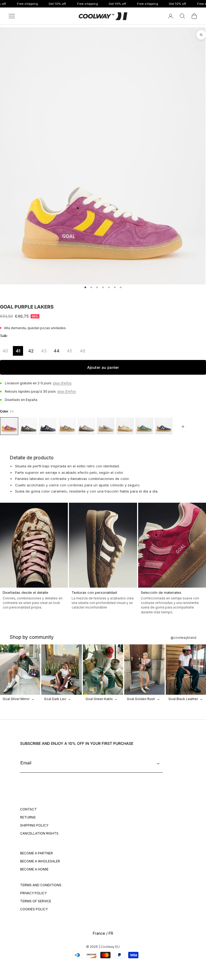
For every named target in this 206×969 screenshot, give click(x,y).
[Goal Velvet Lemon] (125, 426)
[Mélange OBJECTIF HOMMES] (28, 426)
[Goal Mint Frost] (106, 426)
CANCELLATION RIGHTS (39, 833)
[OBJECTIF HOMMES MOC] (67, 426)
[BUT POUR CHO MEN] (48, 426)
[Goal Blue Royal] (163, 426)
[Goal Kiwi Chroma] (144, 426)
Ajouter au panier (103, 367)
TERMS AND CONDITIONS (40, 885)
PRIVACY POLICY (33, 893)
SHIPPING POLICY (34, 825)
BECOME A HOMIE (34, 869)
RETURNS (28, 817)
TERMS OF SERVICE (35, 901)
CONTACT (28, 809)
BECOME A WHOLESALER (40, 861)
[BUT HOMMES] (86, 426)
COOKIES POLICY (34, 909)
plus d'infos (62, 383)
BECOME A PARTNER (36, 853)
